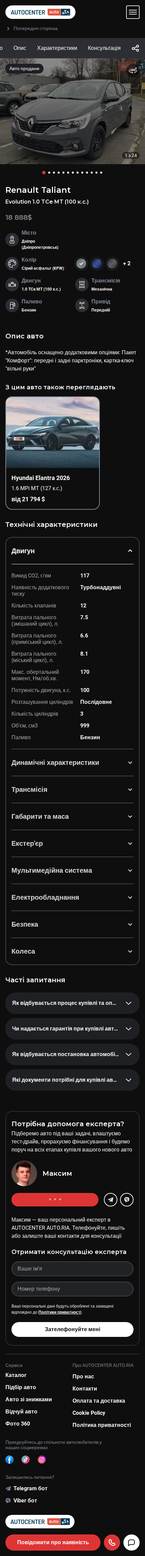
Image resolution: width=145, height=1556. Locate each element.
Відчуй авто (21, 1411)
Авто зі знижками (28, 1399)
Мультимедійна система (51, 870)
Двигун (23, 551)
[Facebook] (9, 1460)
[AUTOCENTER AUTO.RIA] (40, 12)
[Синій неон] (97, 264)
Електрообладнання (45, 897)
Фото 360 (17, 1423)
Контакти (84, 1388)
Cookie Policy (88, 1413)
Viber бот (25, 1500)
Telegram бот (30, 1488)
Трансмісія (29, 789)
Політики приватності (59, 1312)
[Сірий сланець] (112, 264)
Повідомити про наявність (53, 1542)
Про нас (83, 1376)
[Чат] (131, 1542)
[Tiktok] (26, 1460)
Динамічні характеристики (55, 762)
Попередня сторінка (35, 28)
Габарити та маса (40, 816)
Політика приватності (101, 1425)
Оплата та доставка (98, 1401)
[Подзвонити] (112, 1542)
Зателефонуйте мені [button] (72, 1329)
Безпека (24, 924)
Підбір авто (20, 1387)
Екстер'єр (27, 843)
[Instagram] (42, 1460)
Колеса (23, 951)
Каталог (16, 1375)
